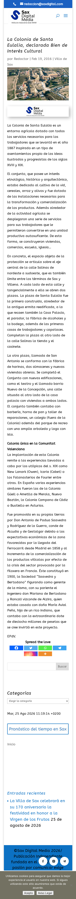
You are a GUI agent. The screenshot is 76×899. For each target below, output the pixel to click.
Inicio (11, 744)
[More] (45, 653)
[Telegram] (59, 648)
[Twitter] (31, 648)
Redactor (21, 59)
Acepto (28, 893)
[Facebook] (16, 648)
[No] (71, 885)
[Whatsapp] (45, 648)
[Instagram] (31, 653)
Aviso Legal (45, 893)
